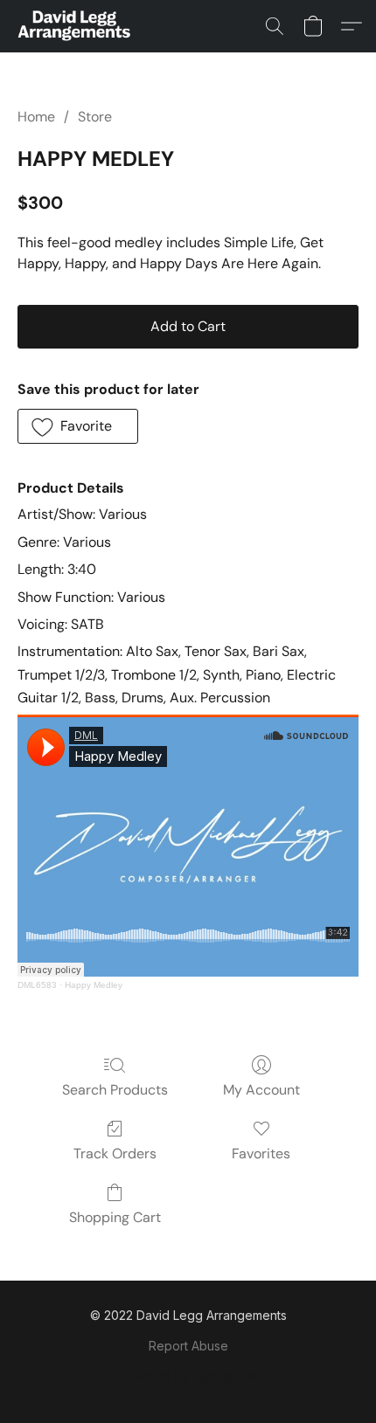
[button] (76, 26)
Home (36, 116)
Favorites (261, 1153)
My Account (261, 1090)
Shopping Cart (115, 1217)
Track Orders (115, 1153)
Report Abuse (188, 1345)
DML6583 (37, 985)
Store (95, 116)
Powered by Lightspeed (188, 1376)
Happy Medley (93, 985)
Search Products (115, 1090)
